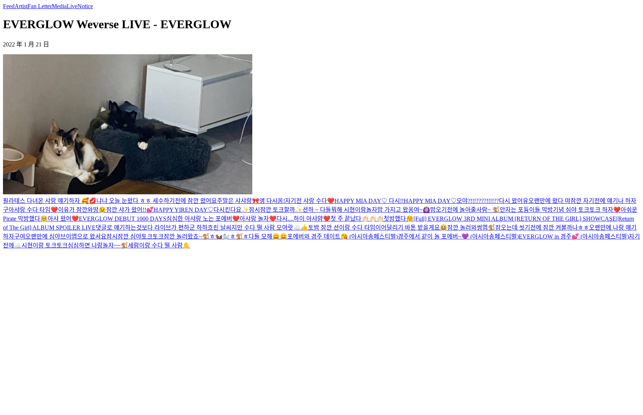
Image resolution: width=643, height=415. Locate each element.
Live (72, 6)
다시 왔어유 (513, 201)
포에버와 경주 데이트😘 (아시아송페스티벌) (342, 236)
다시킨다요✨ (231, 210)
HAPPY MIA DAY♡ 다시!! (369, 201)
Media (59, 6)
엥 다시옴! (272, 201)
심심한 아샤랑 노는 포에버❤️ (203, 218)
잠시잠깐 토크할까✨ (276, 210)
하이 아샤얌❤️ (312, 218)
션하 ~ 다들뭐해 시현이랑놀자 (340, 210)
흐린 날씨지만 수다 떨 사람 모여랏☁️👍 (258, 227)
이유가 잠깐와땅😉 (82, 210)
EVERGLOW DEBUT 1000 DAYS (122, 218)
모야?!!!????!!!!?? (478, 201)
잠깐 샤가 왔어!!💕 (130, 210)
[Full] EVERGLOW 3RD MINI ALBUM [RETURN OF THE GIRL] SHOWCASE (514, 218)
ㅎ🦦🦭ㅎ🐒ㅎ (229, 236)
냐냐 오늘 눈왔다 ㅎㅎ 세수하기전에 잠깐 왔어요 (156, 201)
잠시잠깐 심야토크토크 (135, 236)
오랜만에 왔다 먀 (549, 201)
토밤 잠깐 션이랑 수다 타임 (341, 227)
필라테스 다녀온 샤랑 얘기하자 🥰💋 (49, 201)
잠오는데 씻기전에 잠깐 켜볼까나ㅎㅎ (542, 227)
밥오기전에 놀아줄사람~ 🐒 (465, 210)
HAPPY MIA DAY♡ (430, 201)
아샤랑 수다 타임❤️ (33, 210)
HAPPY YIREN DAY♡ (184, 210)
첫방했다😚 (398, 218)
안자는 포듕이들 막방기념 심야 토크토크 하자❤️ (560, 210)
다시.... (285, 218)
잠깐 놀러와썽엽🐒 (471, 227)
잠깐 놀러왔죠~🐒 (186, 236)
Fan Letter (40, 6)
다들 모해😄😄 (268, 236)
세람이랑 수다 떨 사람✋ (159, 245)
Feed (9, 6)
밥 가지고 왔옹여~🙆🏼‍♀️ (403, 210)
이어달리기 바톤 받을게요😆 (411, 227)
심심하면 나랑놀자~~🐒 (98, 245)
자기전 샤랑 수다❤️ (310, 201)
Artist (21, 6)
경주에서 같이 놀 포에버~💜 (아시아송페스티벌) (458, 236)
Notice (85, 6)
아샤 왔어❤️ (63, 218)
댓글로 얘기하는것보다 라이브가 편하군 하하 (152, 227)
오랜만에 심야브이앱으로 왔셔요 (65, 236)
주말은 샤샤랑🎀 (238, 201)
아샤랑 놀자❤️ (258, 218)
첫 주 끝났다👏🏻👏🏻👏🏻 (357, 218)
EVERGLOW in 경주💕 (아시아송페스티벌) (574, 236)
